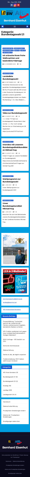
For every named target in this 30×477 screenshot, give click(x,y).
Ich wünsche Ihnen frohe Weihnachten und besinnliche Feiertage (14, 58)
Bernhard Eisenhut (15, 20)
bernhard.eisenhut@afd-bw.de (12, 299)
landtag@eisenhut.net (9, 302)
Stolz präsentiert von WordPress (10, 455)
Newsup (26, 455)
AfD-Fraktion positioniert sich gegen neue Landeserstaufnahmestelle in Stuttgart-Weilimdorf (14, 333)
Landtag (23, 50)
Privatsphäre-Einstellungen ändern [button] (14, 410)
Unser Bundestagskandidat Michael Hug (12, 206)
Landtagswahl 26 (7, 52)
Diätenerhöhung (8, 350)
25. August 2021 (9, 116)
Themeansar (16, 457)
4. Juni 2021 (8, 185)
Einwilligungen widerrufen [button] (11, 421)
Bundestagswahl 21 (19, 48)
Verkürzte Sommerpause (11, 346)
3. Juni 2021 (8, 212)
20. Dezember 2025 (10, 64)
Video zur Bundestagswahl (15, 113)
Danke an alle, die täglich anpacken (14, 354)
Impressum (6, 402)
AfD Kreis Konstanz (8, 48)
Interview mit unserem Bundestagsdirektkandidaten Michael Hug (15, 147)
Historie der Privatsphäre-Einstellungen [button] (15, 469)
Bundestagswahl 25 (8, 50)
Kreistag (17, 50)
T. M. (20, 64)
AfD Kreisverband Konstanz (12, 309)
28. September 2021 (10, 82)
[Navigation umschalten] (15, 26)
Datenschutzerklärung (10, 406)
